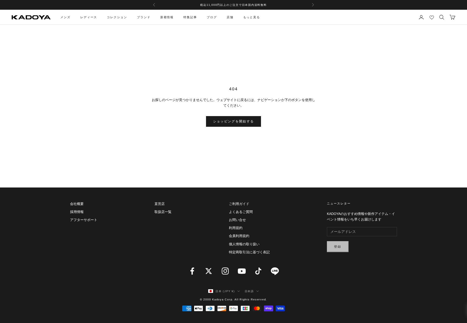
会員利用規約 (239, 236)
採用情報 (77, 212)
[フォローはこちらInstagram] (225, 271)
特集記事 (190, 17)
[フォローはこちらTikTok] (258, 271)
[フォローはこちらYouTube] (241, 271)
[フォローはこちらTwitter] (208, 271)
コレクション (117, 17)
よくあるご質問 (241, 212)
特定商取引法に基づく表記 (249, 252)
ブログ (212, 17)
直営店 (159, 204)
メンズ (65, 17)
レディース (88, 17)
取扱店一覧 (162, 212)
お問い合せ (237, 220)
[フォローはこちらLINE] (274, 271)
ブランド (144, 17)
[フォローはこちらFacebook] (192, 271)
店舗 (230, 17)
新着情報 (167, 17)
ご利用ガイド (239, 204)
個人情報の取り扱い (244, 244)
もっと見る (251, 17)
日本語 (249, 291)
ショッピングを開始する (233, 121)
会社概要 (77, 204)
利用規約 (235, 228)
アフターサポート (83, 220)
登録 (337, 246)
